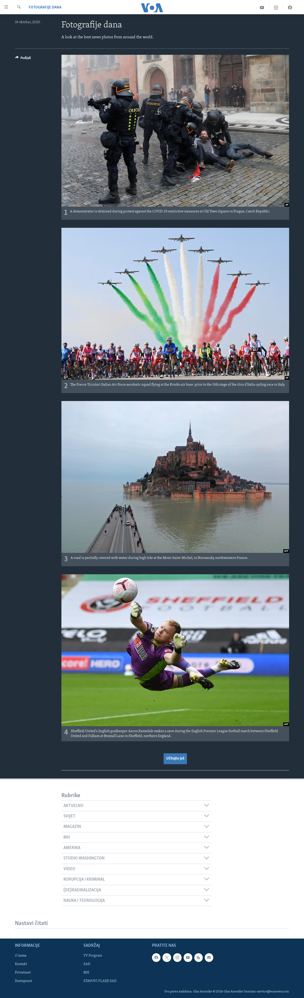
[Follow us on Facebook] (156, 957)
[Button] (23, 59)
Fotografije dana (45, 8)
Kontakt (21, 964)
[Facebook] (290, 7)
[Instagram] (276, 7)
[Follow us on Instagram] (177, 957)
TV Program (92, 955)
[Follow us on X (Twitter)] (166, 957)
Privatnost (23, 973)
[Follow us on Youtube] (188, 957)
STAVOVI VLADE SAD (99, 981)
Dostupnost (23, 981)
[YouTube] (262, 7)
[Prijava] (209, 957)
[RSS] (198, 957)
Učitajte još (175, 759)
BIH (86, 973)
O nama (20, 955)
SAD (86, 964)
